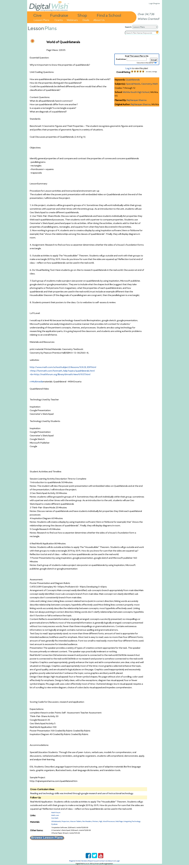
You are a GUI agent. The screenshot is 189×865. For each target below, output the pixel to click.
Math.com (55, 815)
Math (155, 83)
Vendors (84, 861)
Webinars (72, 19)
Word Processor (109, 821)
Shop (82, 15)
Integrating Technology (131, 821)
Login (151, 3)
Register (157, 3)
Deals (86, 19)
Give (37, 15)
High (100, 821)
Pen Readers (87, 821)
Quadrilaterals (133, 79)
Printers (95, 821)
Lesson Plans (41, 19)
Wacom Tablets (76, 821)
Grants (59, 19)
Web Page (119, 821)
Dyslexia (54, 824)
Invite (78, 861)
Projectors (65, 821)
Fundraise (59, 15)
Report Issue (93, 861)
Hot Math (54, 818)
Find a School (109, 15)
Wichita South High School (136, 92)
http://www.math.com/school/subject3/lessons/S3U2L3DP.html (63, 374)
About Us (99, 19)
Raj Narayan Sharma (136, 100)
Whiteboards (56, 821)
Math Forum (55, 812)
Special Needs (133, 83)
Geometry (146, 83)
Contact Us (103, 861)
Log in (128, 68)
